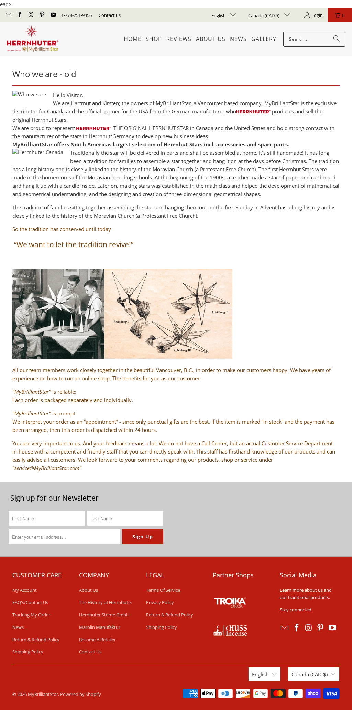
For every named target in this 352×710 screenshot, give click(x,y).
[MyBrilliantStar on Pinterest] (41, 15)
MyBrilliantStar (43, 694)
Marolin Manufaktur (99, 627)
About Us (88, 590)
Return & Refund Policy (35, 639)
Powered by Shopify (80, 694)
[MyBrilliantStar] (32, 39)
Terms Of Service (163, 590)
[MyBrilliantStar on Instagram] (31, 15)
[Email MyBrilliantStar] (8, 15)
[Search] (336, 39)
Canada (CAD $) (264, 15)
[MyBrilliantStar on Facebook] (19, 15)
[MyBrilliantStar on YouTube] (53, 15)
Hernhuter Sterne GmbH (104, 615)
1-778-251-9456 (76, 15)
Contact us (110, 15)
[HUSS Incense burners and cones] (230, 634)
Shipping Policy (27, 651)
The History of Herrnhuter (105, 602)
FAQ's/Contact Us (30, 602)
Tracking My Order (31, 615)
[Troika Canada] (231, 621)
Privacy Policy (160, 602)
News (18, 627)
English (219, 15)
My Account (24, 590)
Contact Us (90, 651)
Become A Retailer (97, 639)
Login (317, 15)
